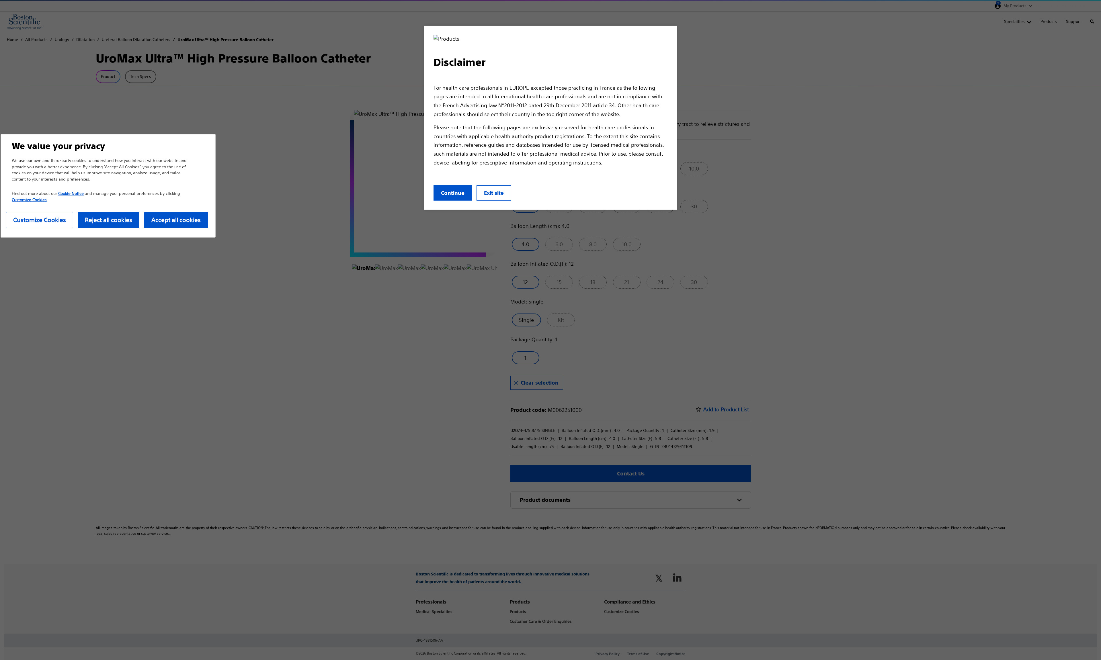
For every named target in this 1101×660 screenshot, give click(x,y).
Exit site (494, 193)
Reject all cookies (108, 220)
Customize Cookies (39, 220)
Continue (452, 193)
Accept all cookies (176, 220)
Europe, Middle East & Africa (1063, 5)
